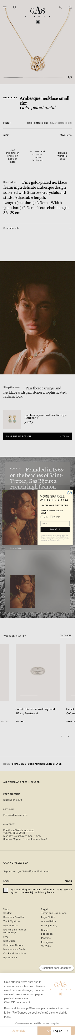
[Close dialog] (70, 493)
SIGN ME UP (55, 529)
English (57, 1031)
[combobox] (61, 1031)
